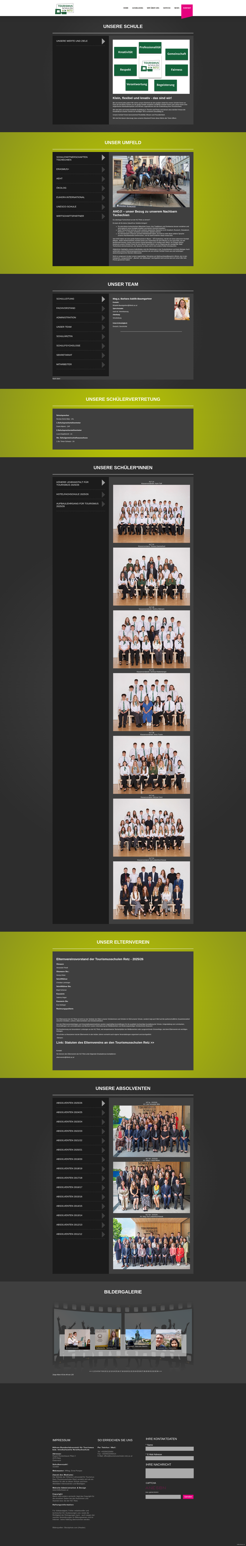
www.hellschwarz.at (60, 1490)
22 (131, 1371)
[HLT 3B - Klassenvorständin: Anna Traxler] (151, 793)
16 (118, 1371)
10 (105, 1371)
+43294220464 (107, 1452)
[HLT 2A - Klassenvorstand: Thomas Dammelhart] (151, 605)
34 (157, 1371)
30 (149, 1371)
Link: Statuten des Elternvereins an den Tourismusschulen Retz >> (105, 1042)
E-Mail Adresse (154, 1454)
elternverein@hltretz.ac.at (65, 1057)
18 (123, 1371)
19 (125, 1371)
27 (142, 1371)
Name (149, 1445)
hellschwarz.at (241, 1544)
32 (153, 1371)
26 (140, 1371)
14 (114, 1371)
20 (127, 1371)
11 (107, 1371)
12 (109, 1371)
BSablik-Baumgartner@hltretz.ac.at (125, 305)
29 (146, 1371)
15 (116, 1371)
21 (129, 1371)
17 (120, 1371)
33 (155, 1371)
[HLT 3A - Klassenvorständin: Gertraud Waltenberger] (151, 730)
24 (136, 1371)
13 (112, 1371)
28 (144, 1371)
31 (151, 1371)
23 (133, 1371)
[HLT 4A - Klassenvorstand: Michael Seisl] (151, 856)
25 (138, 1371)
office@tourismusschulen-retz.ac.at (118, 1456)
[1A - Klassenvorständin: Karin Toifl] (151, 542)
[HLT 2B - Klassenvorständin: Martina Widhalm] (151, 668)
